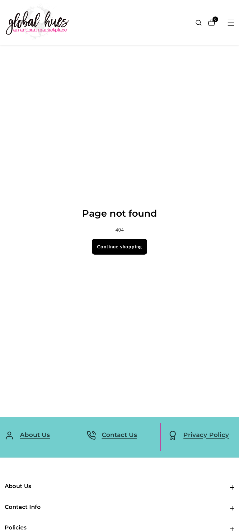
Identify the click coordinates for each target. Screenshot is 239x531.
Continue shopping (119, 246)
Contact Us (119, 435)
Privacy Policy (206, 435)
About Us (35, 435)
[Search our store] (201, 23)
